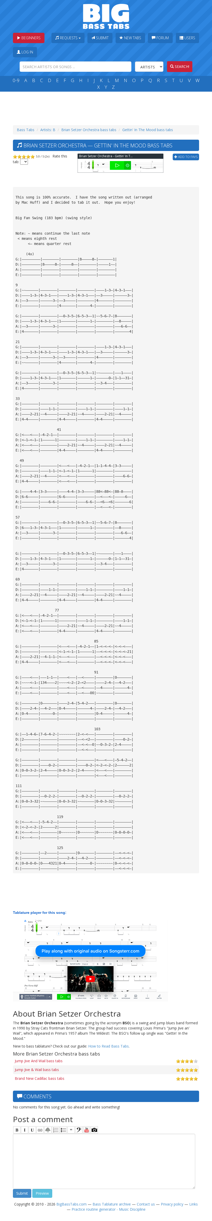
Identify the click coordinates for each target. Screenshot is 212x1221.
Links (193, 1204)
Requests (69, 37)
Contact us (146, 1204)
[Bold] (16, 1129)
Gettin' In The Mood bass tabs (147, 129)
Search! (181, 66)
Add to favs (187, 157)
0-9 (16, 80)
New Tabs (132, 37)
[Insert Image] (47, 1129)
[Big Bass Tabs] (106, 15)
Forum (162, 37)
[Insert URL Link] (40, 1129)
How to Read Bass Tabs (108, 1046)
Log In (26, 52)
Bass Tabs (25, 129)
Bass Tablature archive (112, 1204)
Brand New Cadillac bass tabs (39, 1078)
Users (189, 37)
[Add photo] (94, 1129)
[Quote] (71, 1129)
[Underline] (32, 1129)
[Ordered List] (55, 1129)
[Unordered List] (63, 1129)
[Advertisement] (107, 107)
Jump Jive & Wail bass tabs (37, 1069)
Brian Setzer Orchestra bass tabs (88, 129)
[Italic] (24, 1129)
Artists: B (47, 129)
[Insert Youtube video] (86, 1129)
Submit (102, 37)
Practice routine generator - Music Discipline (109, 1209)
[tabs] (78, 1129)
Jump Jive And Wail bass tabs (39, 1060)
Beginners (30, 37)
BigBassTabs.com (71, 1204)
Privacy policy (172, 1204)
